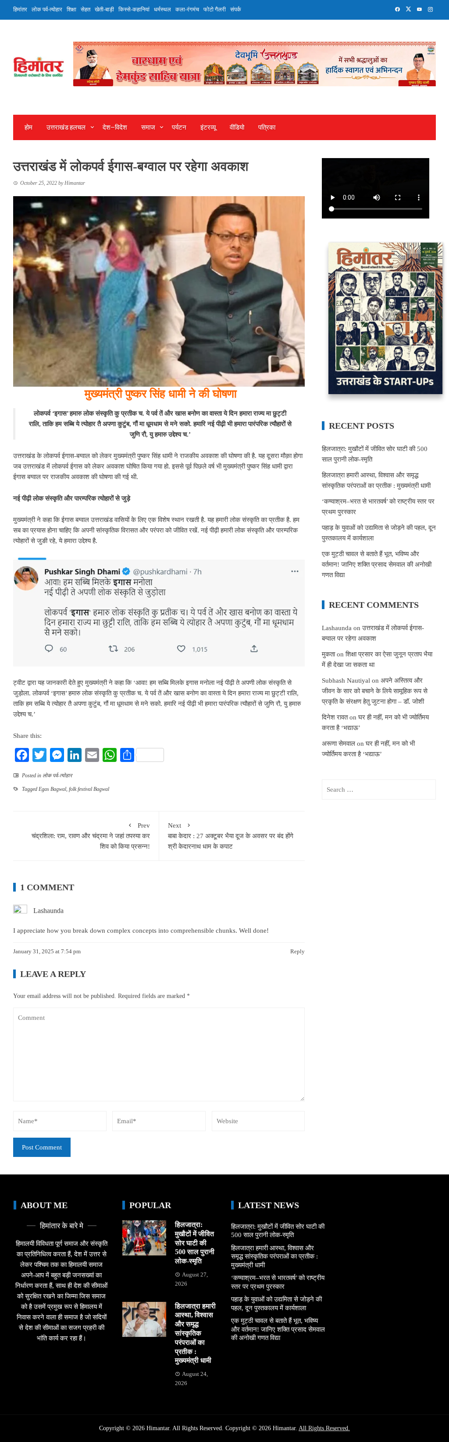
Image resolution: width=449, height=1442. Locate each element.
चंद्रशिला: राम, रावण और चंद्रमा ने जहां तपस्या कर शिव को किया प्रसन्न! (91, 836)
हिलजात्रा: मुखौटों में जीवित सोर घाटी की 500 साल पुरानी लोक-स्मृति (194, 1243)
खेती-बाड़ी (104, 9)
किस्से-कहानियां (134, 9)
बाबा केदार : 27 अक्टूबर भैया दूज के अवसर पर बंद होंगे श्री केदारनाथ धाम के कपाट (230, 836)
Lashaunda (48, 910)
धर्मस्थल (162, 9)
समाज (148, 127)
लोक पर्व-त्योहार (47, 9)
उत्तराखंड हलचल (66, 127)
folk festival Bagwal (89, 789)
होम (28, 127)
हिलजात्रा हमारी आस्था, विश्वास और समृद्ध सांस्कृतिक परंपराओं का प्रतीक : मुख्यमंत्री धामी (195, 1333)
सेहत (85, 9)
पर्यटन (179, 127)
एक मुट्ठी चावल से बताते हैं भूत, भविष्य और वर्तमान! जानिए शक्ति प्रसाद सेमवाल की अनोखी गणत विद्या (376, 564)
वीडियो (237, 127)
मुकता (328, 654)
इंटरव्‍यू (208, 127)
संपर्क (235, 9)
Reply (297, 951)
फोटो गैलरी (214, 9)
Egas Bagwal (52, 789)
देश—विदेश (115, 127)
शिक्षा (71, 9)
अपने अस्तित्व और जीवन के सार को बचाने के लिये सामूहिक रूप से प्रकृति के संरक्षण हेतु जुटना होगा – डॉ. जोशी (375, 691)
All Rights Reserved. (324, 1428)
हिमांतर (20, 9)
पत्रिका (266, 127)
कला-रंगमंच (187, 9)
